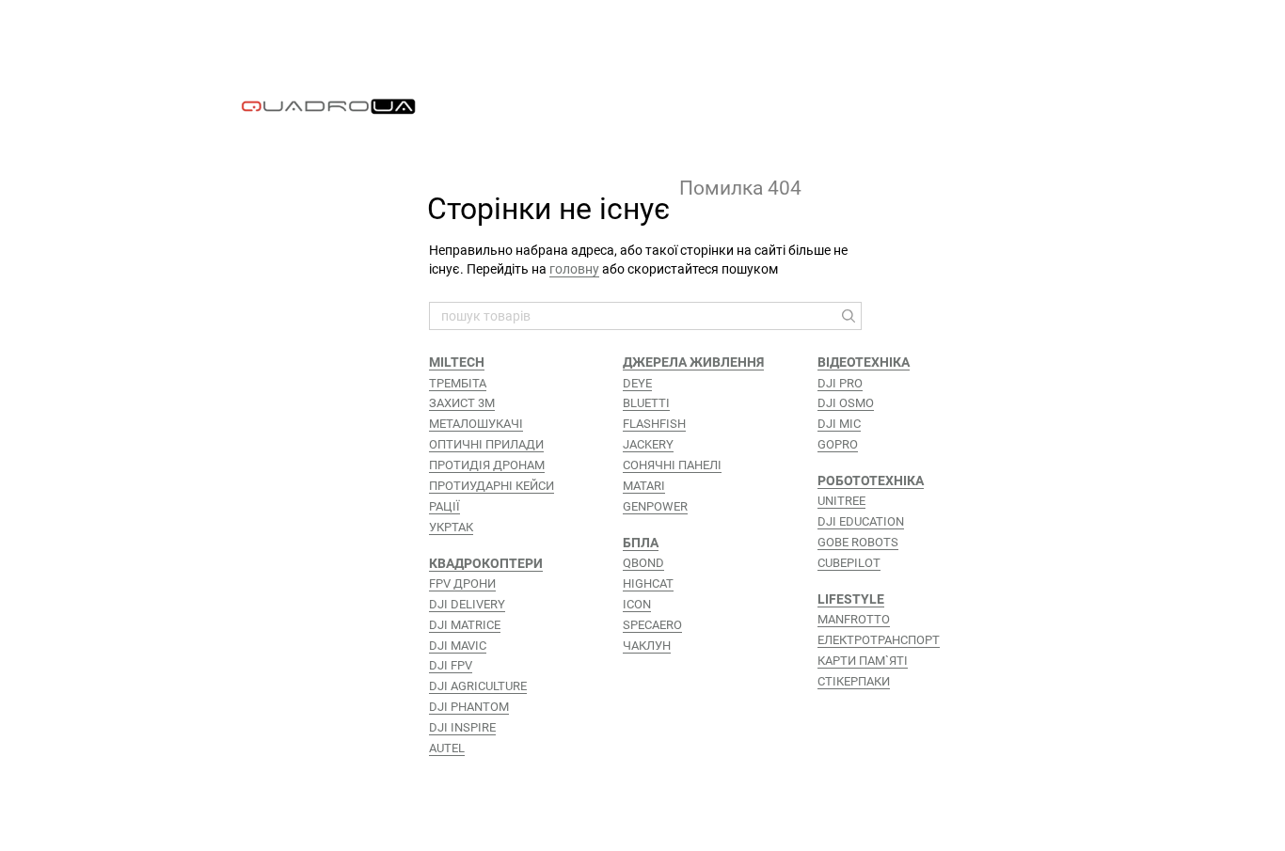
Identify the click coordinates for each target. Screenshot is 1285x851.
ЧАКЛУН (647, 645)
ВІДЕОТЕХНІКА (863, 362)
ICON (637, 604)
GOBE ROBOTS (857, 542)
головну (574, 268)
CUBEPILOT (848, 563)
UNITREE (841, 501)
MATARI (644, 486)
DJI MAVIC (457, 645)
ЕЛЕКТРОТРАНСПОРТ (878, 640)
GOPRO (837, 444)
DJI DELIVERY (467, 604)
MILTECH (456, 362)
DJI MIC (839, 424)
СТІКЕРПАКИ (853, 681)
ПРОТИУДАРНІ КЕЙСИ (491, 486)
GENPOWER (655, 506)
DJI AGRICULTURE (478, 686)
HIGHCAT (648, 583)
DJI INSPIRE (462, 727)
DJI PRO (840, 383)
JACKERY (648, 444)
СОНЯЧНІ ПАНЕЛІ (672, 465)
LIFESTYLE (850, 599)
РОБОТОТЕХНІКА (870, 480)
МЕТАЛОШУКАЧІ (476, 424)
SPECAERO (652, 625)
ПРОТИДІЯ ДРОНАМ (487, 465)
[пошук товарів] (847, 316)
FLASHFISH (654, 424)
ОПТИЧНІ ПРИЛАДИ (486, 444)
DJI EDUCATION (860, 521)
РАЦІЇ (444, 506)
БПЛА (640, 542)
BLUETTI (646, 403)
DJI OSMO (845, 403)
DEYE (637, 383)
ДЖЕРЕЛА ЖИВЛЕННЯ (693, 362)
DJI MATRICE (464, 625)
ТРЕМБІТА (457, 383)
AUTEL (447, 748)
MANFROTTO (853, 619)
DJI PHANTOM (469, 707)
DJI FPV (450, 665)
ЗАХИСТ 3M (462, 403)
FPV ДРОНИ (462, 583)
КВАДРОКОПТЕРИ (486, 563)
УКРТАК (451, 527)
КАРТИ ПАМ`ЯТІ (862, 661)
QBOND (643, 563)
